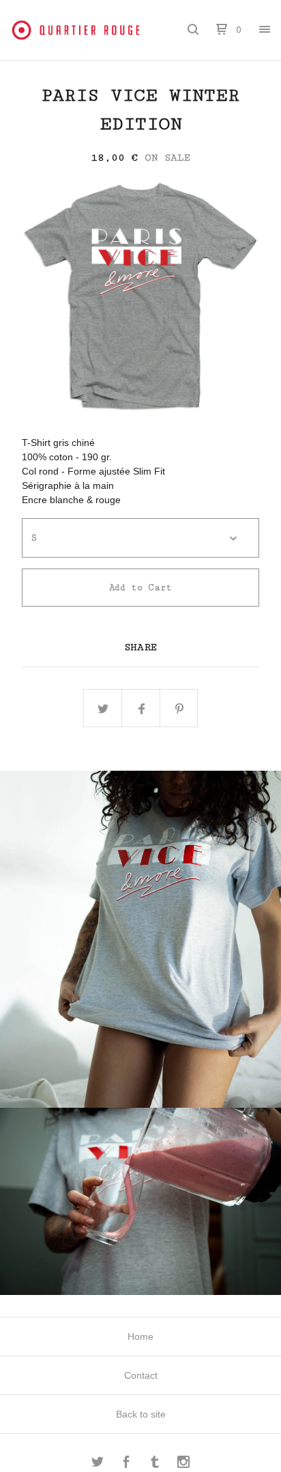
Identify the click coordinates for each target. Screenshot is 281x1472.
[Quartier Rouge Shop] (75, 29)
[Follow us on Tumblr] (154, 1464)
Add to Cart (140, 587)
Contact (141, 1375)
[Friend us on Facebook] (126, 1464)
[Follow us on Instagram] (183, 1464)
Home (140, 1336)
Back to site (141, 1414)
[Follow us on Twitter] (97, 1464)
